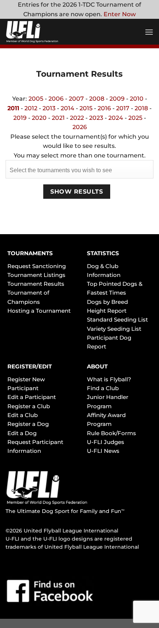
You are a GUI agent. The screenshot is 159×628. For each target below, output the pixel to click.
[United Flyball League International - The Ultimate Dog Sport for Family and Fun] (50, 32)
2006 (56, 98)
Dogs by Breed (107, 301)
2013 (49, 108)
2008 (96, 98)
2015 (86, 108)
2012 (30, 108)
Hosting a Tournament (39, 310)
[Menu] (149, 32)
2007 (76, 98)
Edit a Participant (31, 396)
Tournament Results (35, 283)
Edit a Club (22, 415)
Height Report (106, 310)
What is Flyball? (109, 379)
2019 (20, 117)
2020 (39, 117)
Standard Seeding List (117, 319)
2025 (135, 117)
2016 (104, 108)
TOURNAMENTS (30, 253)
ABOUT (97, 366)
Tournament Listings (36, 274)
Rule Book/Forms (111, 433)
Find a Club (103, 388)
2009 (117, 98)
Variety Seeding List (114, 328)
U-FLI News (103, 450)
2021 (58, 117)
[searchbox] (79, 169)
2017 (122, 108)
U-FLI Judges (105, 441)
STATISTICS (103, 253)
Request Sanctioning (36, 266)
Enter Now (120, 14)
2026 (79, 127)
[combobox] (79, 169)
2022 (77, 117)
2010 (136, 98)
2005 (35, 98)
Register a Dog (28, 423)
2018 (141, 108)
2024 (115, 117)
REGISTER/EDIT (29, 366)
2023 (96, 117)
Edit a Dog (22, 433)
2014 (67, 108)
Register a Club (28, 406)
